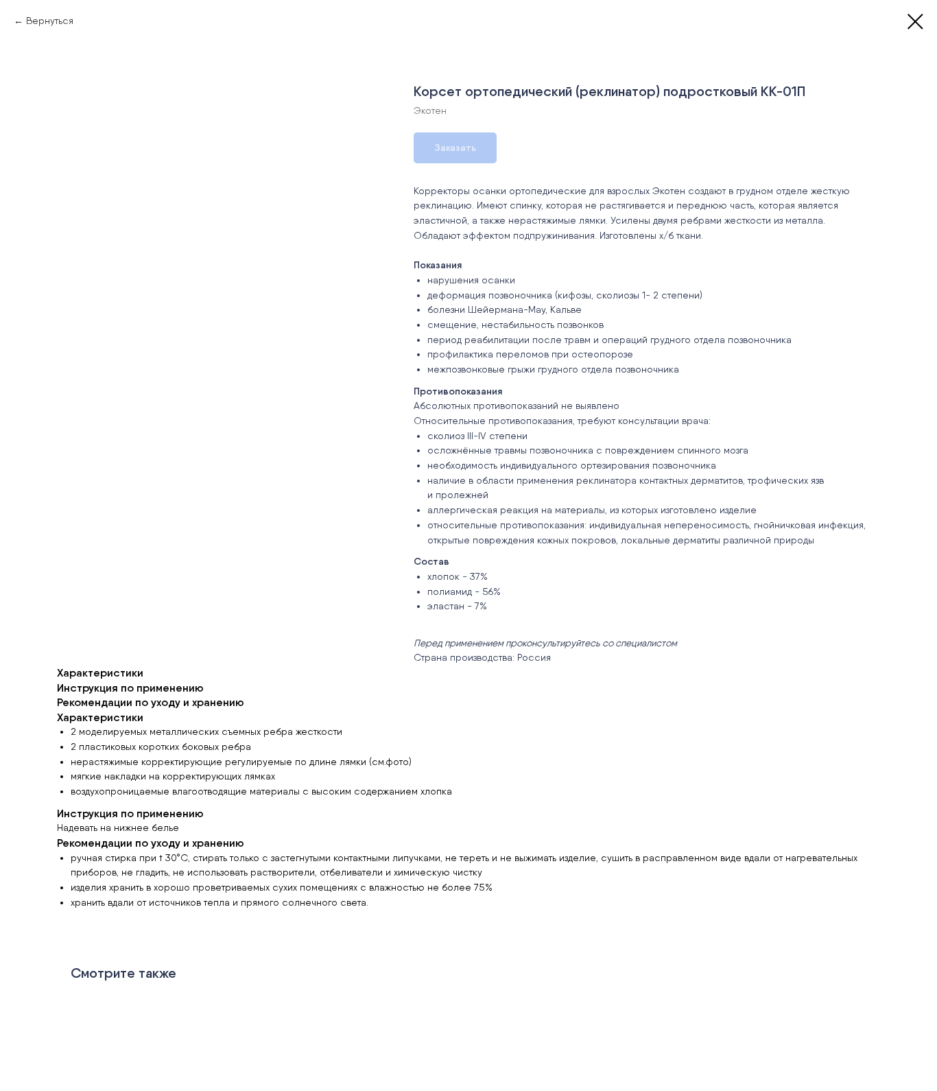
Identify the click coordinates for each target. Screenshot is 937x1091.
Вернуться (49, 20)
